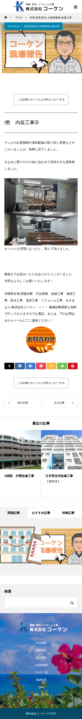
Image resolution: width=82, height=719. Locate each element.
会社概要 (41, 642)
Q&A (41, 687)
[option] (20, 464)
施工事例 (41, 657)
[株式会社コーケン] (41, 627)
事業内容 (41, 650)
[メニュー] (75, 6)
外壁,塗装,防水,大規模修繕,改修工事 (41, 26)
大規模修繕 (41, 665)
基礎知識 (41, 679)
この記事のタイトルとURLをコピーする (41, 99)
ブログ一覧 (41, 672)
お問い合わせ (41, 694)
